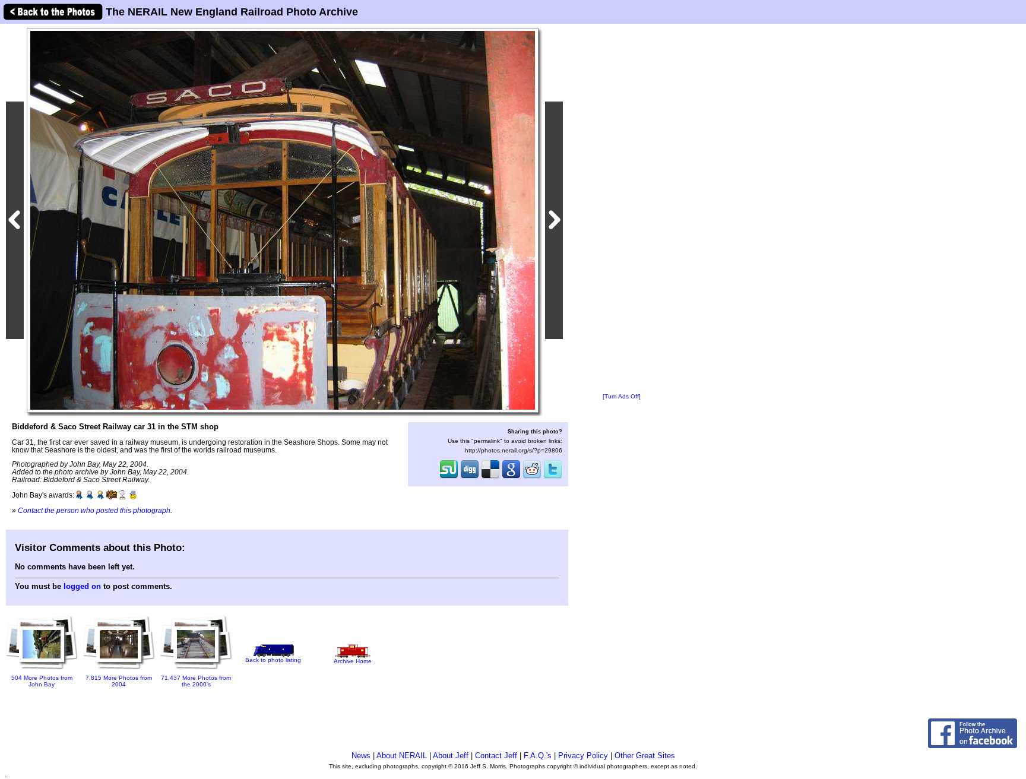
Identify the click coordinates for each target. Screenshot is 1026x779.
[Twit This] (552, 477)
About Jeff (450, 755)
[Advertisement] (621, 209)
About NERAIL (401, 755)
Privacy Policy (583, 755)
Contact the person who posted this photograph (94, 510)
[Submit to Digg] (469, 477)
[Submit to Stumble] (448, 477)
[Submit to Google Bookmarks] (511, 477)
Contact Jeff (496, 755)
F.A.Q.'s (538, 755)
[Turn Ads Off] (622, 396)
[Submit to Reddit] (532, 477)
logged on (82, 586)
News (361, 755)
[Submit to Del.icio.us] (490, 477)
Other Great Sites (645, 755)
